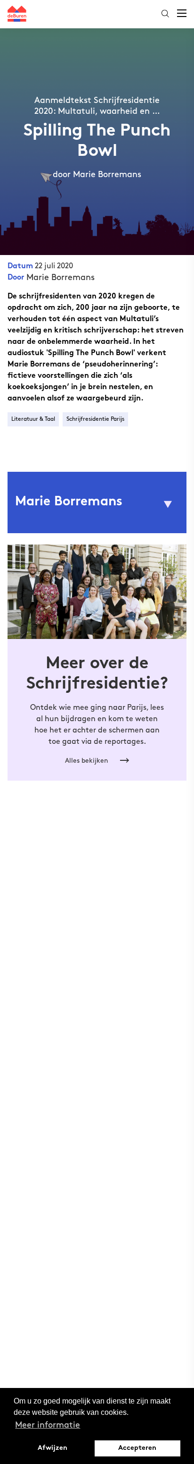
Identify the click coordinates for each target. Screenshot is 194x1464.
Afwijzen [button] (52, 1448)
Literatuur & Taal (33, 419)
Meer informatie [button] (47, 1425)
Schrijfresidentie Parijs (95, 419)
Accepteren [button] (137, 1448)
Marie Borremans (60, 277)
